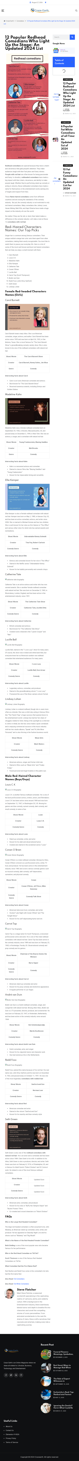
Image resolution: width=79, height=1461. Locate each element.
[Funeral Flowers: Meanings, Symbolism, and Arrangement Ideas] (46, 1354)
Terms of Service (12, 1442)
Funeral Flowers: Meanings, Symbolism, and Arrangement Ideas (64, 1354)
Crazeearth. (39, 1457)
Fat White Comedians (21, 1284)
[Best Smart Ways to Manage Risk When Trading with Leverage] (46, 1368)
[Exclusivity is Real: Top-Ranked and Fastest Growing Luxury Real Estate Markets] (46, 1394)
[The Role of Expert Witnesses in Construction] (46, 1381)
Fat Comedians (19, 1279)
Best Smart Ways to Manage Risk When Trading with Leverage (63, 1368)
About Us (9, 1426)
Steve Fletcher (66, 110)
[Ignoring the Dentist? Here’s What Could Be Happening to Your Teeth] (46, 1408)
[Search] (76, 10)
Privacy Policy (11, 1438)
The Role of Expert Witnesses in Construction (61, 1381)
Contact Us (10, 1430)
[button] (72, 62)
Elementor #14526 (12, 1434)
